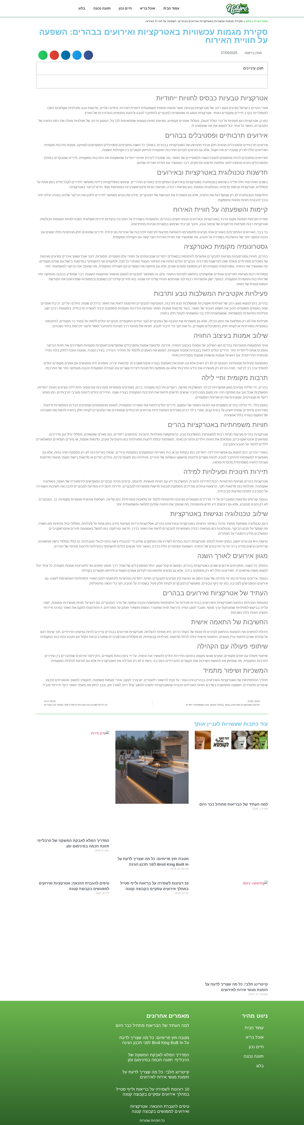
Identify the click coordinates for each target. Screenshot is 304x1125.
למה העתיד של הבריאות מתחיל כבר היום (233, 804)
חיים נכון (125, 8)
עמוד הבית (171, 8)
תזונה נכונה (101, 8)
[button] (88, 55)
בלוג (81, 8)
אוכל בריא (147, 8)
